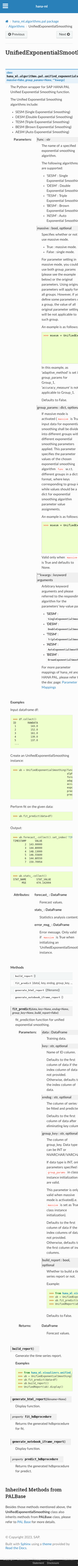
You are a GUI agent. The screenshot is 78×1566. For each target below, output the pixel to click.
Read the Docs (15, 1548)
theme (47, 1544)
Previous (18, 34)
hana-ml (42, 6)
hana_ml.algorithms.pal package (35, 21)
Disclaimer (23, 1559)
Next (63, 34)
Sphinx (26, 1544)
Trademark (68, 1559)
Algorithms (17, 26)
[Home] (7, 21)
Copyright (8, 1559)
